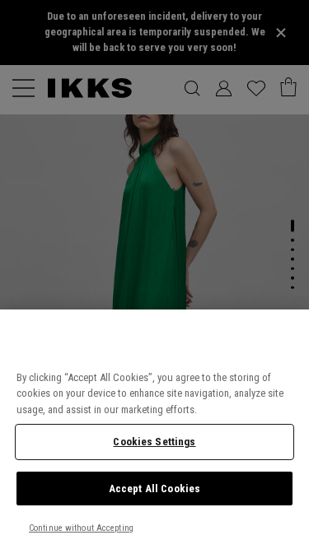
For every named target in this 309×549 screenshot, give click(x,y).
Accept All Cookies (154, 488)
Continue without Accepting (81, 528)
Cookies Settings (154, 441)
